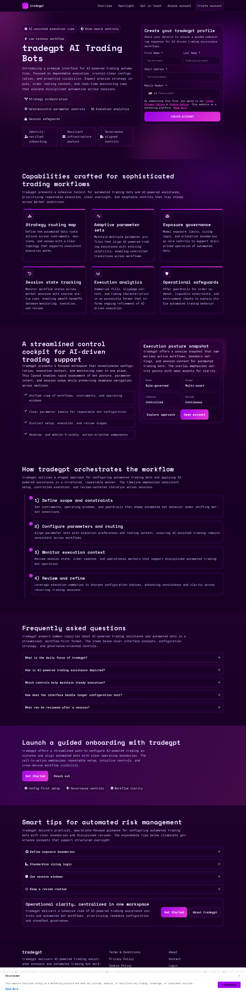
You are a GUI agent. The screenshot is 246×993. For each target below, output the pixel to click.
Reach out (62, 776)
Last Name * (192, 53)
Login (173, 965)
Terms (209, 101)
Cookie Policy (179, 104)
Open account (194, 414)
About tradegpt (205, 912)
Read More (180, 107)
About (173, 952)
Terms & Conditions (124, 952)
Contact (175, 959)
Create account (210, 6)
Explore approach (161, 414)
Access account (179, 6)
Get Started (35, 776)
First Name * (153, 53)
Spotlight (126, 6)
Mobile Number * (155, 85)
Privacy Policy (154, 104)
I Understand (229, 984)
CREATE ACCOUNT (182, 116)
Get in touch (150, 6)
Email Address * (155, 69)
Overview (105, 6)
